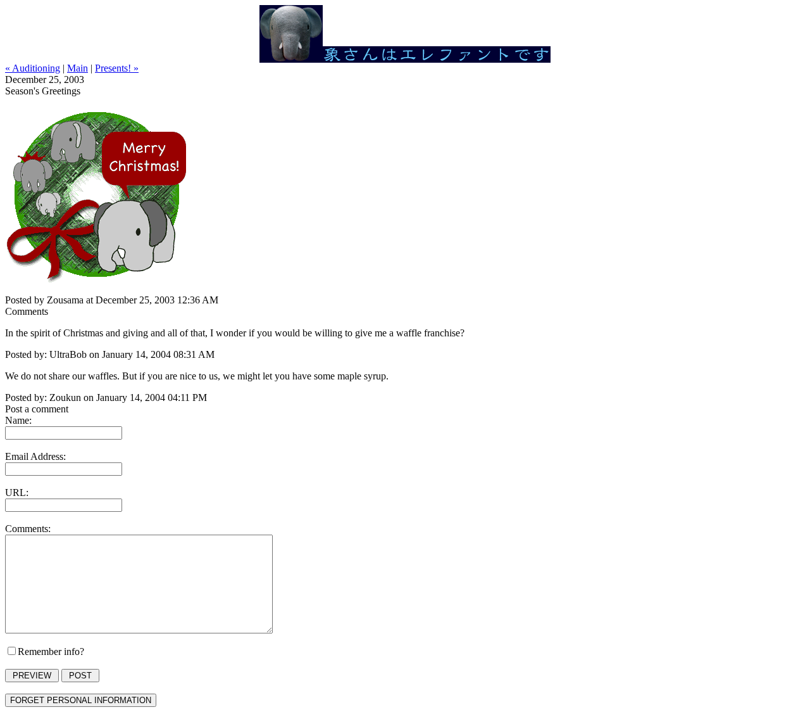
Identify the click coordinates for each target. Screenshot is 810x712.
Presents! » (117, 68)
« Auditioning (32, 68)
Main (77, 68)
